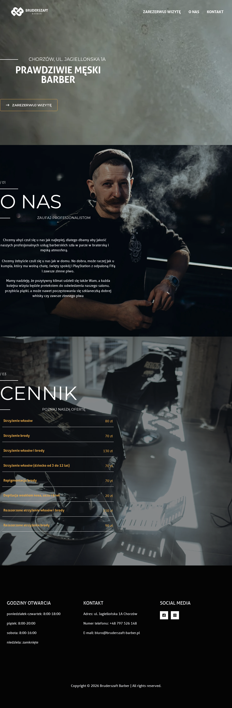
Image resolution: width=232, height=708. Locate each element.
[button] (29, 105)
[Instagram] (175, 615)
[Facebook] (164, 615)
